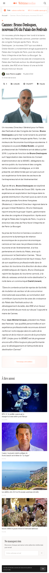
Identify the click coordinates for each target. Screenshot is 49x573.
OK (43, 568)
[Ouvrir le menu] (4, 3)
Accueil (4, 15)
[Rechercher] (45, 3)
